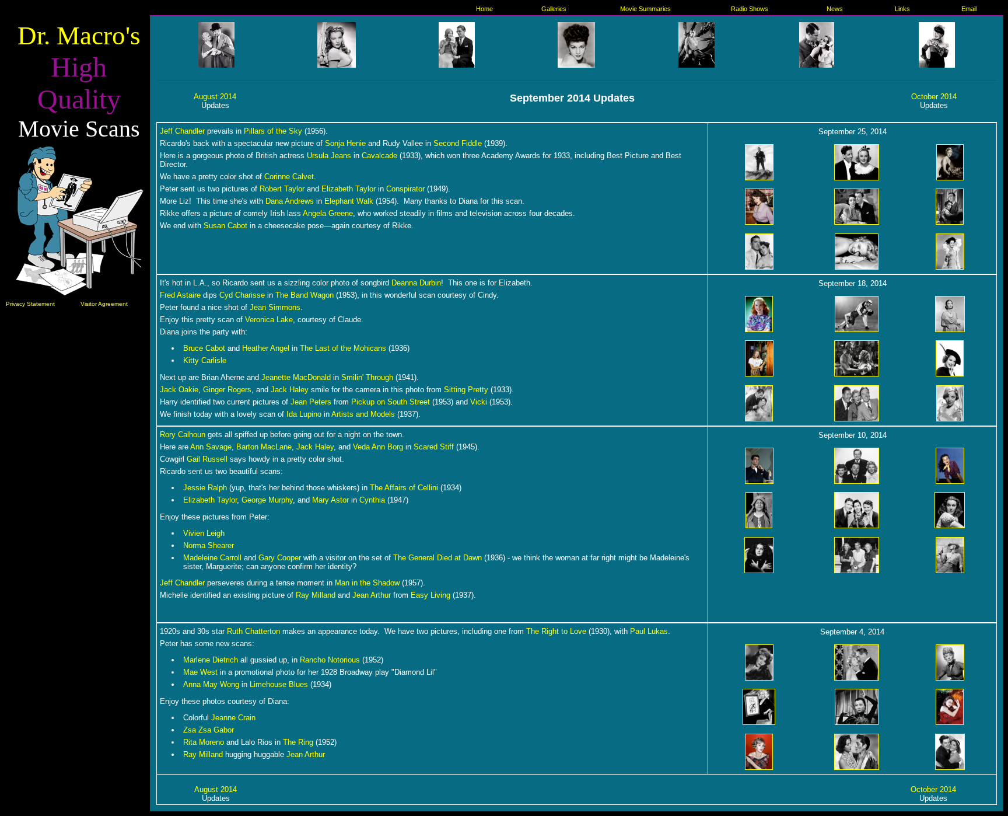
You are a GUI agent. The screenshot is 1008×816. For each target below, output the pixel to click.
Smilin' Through (367, 377)
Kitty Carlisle (204, 360)
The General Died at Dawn (437, 557)
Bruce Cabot (204, 348)
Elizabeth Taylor (348, 188)
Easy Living (430, 595)
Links (902, 8)
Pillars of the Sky (273, 131)
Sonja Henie (345, 143)
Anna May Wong (211, 684)
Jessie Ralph (205, 487)
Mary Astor (330, 500)
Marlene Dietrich (210, 659)
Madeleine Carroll (212, 557)
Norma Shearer (208, 545)
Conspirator (405, 188)
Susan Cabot (225, 225)
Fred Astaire (180, 295)
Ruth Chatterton (253, 631)
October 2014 (934, 96)
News (835, 8)
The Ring (298, 742)
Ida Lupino (303, 414)
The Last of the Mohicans (343, 348)
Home (484, 8)
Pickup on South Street (390, 401)
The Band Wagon (304, 295)
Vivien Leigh (204, 533)
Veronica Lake (269, 319)
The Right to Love (556, 631)
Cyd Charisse (242, 295)
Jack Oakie (179, 389)
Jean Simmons (275, 307)
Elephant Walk (348, 201)
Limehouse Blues (279, 684)
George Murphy (267, 500)
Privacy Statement (30, 304)
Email (969, 8)
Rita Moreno (203, 742)
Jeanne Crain (233, 717)
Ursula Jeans (329, 155)
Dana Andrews (289, 201)
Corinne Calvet (289, 176)
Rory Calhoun (182, 434)
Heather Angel (265, 348)
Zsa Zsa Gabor (208, 730)
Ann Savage (211, 446)
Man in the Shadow (367, 582)
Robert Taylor (282, 188)
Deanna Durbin (416, 282)
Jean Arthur (371, 595)
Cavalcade (379, 155)
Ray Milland (315, 595)
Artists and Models (363, 414)
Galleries (553, 8)
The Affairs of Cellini (404, 487)
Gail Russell (207, 459)
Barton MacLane (264, 446)
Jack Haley (290, 389)
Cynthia (372, 500)
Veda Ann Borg (378, 446)
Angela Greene (328, 213)
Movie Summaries (645, 8)
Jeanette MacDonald (296, 377)
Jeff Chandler (182, 131)
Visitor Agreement (104, 304)
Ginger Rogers (227, 389)
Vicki (478, 401)
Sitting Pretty (466, 389)
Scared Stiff (434, 446)
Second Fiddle (457, 143)
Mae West (200, 672)
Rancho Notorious (330, 659)
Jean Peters (310, 401)
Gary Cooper (279, 557)
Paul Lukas (649, 631)
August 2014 (215, 96)
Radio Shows (749, 8)
